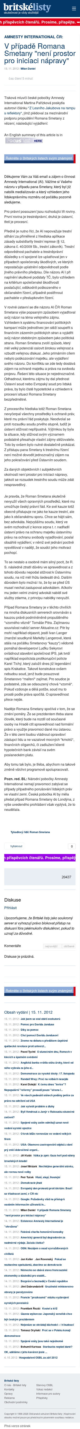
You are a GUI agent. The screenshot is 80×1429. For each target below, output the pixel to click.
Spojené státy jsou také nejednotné (42, 1341)
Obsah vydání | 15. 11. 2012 (28, 1012)
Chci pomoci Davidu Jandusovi (39, 1035)
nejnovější (51, 946)
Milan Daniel (28, 68)
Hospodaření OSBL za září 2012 (38, 1357)
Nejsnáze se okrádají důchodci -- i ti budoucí (47, 1325)
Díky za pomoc (30, 1030)
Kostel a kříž (49, 1308)
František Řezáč (31, 1308)
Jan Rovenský (44, 1259)
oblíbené (69, 946)
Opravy (8, 1393)
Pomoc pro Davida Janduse (37, 1024)
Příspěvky (42, 1398)
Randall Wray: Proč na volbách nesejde (44, 1079)
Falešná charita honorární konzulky (42, 1232)
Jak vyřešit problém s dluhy (37, 1106)
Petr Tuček (27, 1177)
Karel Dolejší (28, 1084)
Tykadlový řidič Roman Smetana (30, 832)
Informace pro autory (48, 1393)
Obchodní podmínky (16, 1402)
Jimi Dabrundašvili (32, 1286)
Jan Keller (27, 1259)
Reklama (9, 1398)
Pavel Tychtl (28, 1052)
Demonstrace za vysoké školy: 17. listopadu (47, 1073)
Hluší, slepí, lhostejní (47, 1177)
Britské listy (33, 9)
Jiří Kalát (26, 1155)
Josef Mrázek (29, 1166)
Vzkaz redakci (44, 1389)
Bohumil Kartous (31, 1347)
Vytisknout (16, 846)
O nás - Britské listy (15, 1385)
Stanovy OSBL (44, 1385)
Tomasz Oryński (30, 1330)
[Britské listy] (40, 159)
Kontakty (9, 1389)
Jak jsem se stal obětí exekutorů (40, 1019)
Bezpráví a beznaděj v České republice (44, 1281)
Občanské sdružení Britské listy (45, 1413)
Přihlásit (10, 907)
